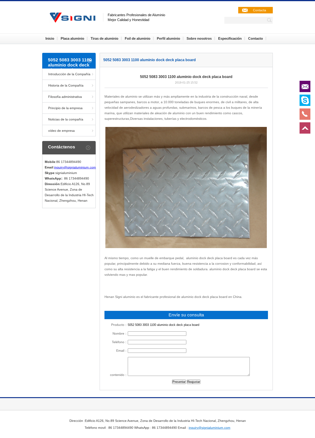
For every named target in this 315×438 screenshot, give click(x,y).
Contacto (255, 38)
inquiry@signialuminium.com (75, 167)
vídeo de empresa (61, 130)
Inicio (49, 38)
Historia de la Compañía (65, 85)
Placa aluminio (72, 38)
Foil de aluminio (137, 38)
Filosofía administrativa (65, 97)
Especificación (230, 38)
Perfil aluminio (168, 38)
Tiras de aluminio (104, 38)
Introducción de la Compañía (69, 74)
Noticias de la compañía (65, 119)
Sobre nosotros (199, 38)
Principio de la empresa (65, 108)
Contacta (259, 10)
